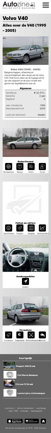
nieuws (25, 410)
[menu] (46, 5)
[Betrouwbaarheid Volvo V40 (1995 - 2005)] (31, 337)
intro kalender (25, 408)
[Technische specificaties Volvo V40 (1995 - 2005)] (8, 230)
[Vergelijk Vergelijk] (31, 230)
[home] (42, 422)
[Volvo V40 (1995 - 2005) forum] (42, 169)
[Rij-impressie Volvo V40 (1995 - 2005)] (8, 169)
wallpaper (36, 410)
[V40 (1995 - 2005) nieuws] (19, 169)
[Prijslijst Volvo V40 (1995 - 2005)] (19, 230)
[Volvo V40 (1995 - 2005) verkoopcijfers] (42, 230)
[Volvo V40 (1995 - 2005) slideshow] (31, 169)
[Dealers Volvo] (25, 284)
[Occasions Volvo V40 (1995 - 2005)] (8, 337)
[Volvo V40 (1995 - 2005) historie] (42, 337)
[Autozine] (25, 4)
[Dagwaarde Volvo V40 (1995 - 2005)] (19, 337)
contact (9, 408)
